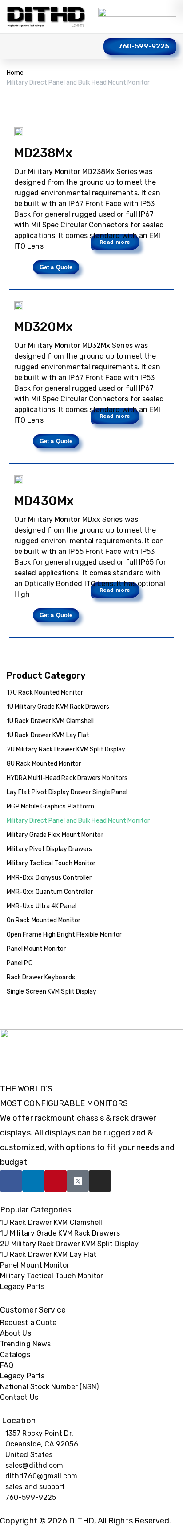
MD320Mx (43, 326)
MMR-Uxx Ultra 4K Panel (41, 906)
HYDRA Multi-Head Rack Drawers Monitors (67, 778)
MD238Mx (43, 152)
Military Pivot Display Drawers (49, 849)
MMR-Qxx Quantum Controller (50, 892)
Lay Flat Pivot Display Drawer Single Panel (67, 792)
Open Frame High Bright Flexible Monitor (64, 934)
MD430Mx (44, 500)
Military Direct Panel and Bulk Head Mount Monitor (78, 820)
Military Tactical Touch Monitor (51, 863)
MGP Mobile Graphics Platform (50, 806)
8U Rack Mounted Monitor (44, 763)
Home (15, 73)
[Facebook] (11, 1181)
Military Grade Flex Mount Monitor (55, 835)
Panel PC (19, 963)
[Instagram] (100, 1181)
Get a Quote (56, 267)
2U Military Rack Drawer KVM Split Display (66, 749)
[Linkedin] (33, 1181)
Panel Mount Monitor (36, 949)
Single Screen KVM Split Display (51, 991)
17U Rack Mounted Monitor (45, 692)
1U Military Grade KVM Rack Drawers (58, 707)
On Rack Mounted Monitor (43, 920)
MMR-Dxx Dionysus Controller (49, 877)
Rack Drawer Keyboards (41, 977)
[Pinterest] (55, 1181)
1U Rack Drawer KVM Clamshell (50, 721)
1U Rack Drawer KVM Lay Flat (48, 735)
